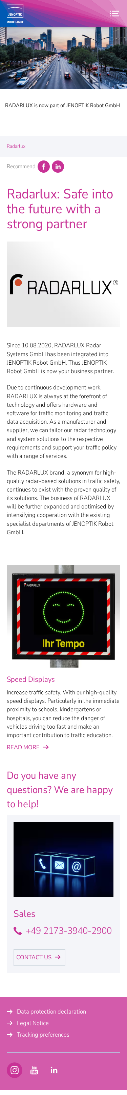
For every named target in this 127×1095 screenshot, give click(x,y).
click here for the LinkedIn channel (54, 1070)
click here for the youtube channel (14, 1070)
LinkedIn (58, 166)
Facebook (44, 166)
